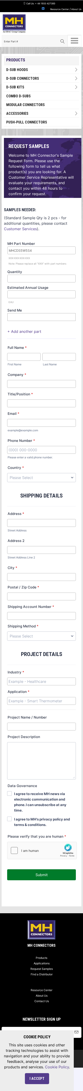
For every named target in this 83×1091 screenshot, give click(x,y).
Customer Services (20, 229)
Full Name (17, 347)
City (12, 568)
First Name (14, 364)
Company (17, 374)
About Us (76, 9)
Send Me (14, 310)
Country (16, 467)
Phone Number (21, 440)
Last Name (50, 364)
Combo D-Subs (18, 96)
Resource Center (59, 9)
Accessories (17, 113)
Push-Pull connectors (26, 122)
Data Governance (22, 786)
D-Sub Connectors (22, 78)
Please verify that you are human (37, 836)
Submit (42, 874)
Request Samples (41, 969)
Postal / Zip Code (23, 587)
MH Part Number (21, 243)
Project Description (24, 737)
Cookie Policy (57, 1067)
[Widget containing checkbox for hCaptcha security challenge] (42, 850)
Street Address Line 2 (21, 557)
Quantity (14, 272)
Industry (16, 672)
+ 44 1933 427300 (45, 3)
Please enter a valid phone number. (30, 457)
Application (19, 691)
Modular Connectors (25, 105)
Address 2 (16, 541)
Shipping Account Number (31, 606)
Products (41, 958)
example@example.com (23, 430)
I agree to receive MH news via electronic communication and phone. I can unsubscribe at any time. (40, 802)
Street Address (17, 530)
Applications (42, 963)
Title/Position (20, 394)
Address (16, 513)
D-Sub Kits (15, 87)
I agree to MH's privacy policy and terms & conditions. (42, 822)
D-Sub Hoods (17, 70)
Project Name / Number (27, 717)
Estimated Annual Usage (27, 287)
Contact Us (41, 1001)
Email (13, 413)
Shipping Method (23, 626)
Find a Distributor (42, 974)
